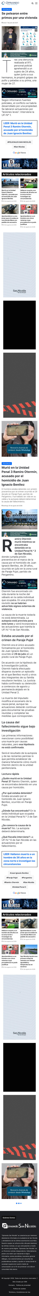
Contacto (12, 1285)
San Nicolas (20, 147)
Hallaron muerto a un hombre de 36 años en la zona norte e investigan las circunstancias (28, 194)
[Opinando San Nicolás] (10, 3)
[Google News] (19, 152)
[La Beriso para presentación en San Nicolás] (19, 164)
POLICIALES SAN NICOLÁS (20, 142)
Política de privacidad (23, 1285)
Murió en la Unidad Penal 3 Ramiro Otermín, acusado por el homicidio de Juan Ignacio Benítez (10, 194)
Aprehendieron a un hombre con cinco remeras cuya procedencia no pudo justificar (28, 220)
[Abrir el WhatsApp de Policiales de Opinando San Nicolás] (19, 56)
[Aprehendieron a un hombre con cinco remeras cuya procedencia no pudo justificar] (28, 209)
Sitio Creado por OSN (20, 1282)
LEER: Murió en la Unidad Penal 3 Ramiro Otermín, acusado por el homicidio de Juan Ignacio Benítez (18, 128)
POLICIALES (7, 9)
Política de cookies (19, 1288)
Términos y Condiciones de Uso (19, 1292)
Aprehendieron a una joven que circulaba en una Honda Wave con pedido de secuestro (10, 219)
